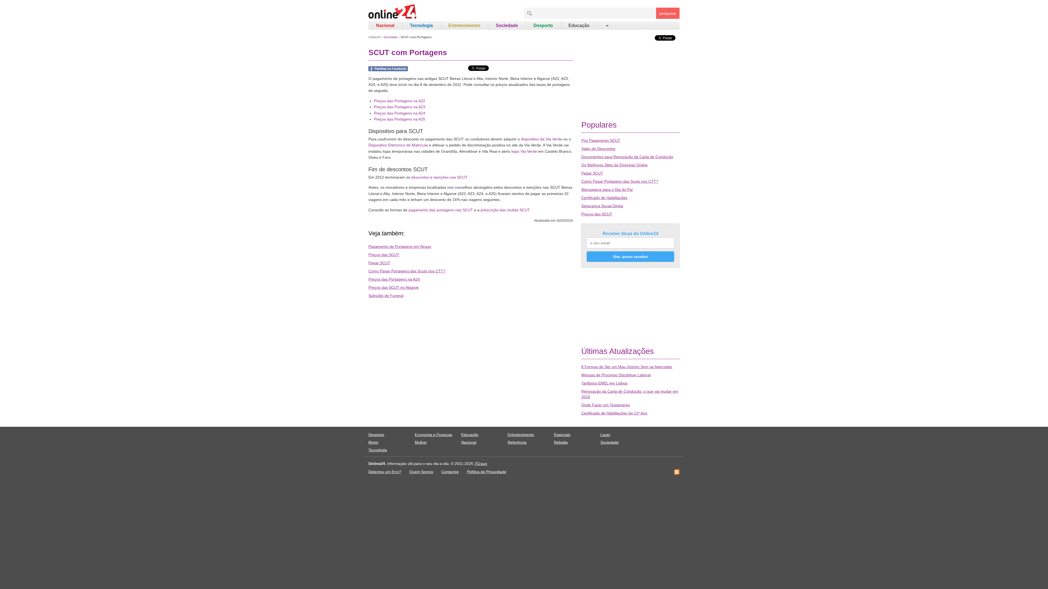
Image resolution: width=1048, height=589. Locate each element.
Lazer (605, 434)
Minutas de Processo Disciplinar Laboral (616, 375)
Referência (517, 442)
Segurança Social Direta (602, 206)
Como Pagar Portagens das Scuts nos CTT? (406, 271)
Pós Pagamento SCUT (600, 140)
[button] (607, 25)
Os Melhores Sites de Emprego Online (614, 165)
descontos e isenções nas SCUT (439, 177)
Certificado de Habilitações (604, 198)
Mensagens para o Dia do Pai (607, 189)
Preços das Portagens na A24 (399, 113)
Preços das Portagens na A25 (399, 119)
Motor (373, 442)
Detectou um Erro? (384, 472)
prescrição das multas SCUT (505, 210)
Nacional (385, 25)
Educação (579, 25)
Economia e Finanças (433, 434)
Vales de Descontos (598, 148)
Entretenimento (464, 25)
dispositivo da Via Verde (541, 139)
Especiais (562, 434)
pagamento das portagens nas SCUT (441, 210)
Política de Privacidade (486, 472)
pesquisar (667, 13)
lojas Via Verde (524, 151)
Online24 (374, 37)
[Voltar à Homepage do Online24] (392, 12)
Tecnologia (421, 25)
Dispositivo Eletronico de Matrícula (398, 145)
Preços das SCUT (383, 255)
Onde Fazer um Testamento (605, 405)
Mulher (421, 442)
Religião (561, 442)
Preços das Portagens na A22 (399, 101)
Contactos (450, 472)
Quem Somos (421, 472)
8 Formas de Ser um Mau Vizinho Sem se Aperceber (626, 367)
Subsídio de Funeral (385, 295)
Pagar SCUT (379, 263)
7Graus (480, 463)
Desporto (543, 25)
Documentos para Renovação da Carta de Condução (627, 157)
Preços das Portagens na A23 (399, 107)
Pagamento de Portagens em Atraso (399, 246)
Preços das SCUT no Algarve (393, 287)
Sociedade (507, 25)
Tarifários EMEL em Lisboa (604, 383)
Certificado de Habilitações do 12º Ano (614, 413)
